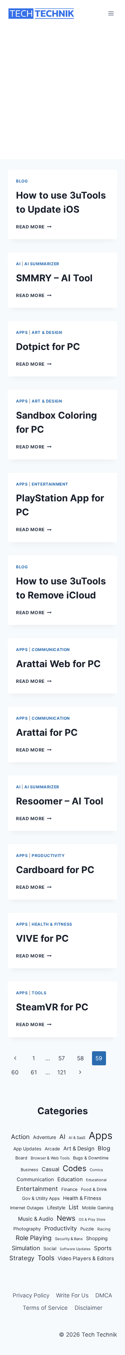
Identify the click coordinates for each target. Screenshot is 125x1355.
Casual (50, 1169)
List (74, 1207)
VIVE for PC (42, 938)
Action (20, 1137)
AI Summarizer (41, 263)
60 (15, 1072)
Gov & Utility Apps (41, 1198)
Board (21, 1157)
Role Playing (34, 1238)
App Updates (27, 1148)
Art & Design (47, 332)
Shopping (97, 1238)
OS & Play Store (92, 1219)
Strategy (21, 1258)
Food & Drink (94, 1189)
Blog (22, 181)
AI (18, 263)
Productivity (48, 855)
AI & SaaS (77, 1137)
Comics (96, 1169)
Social (49, 1248)
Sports (103, 1248)
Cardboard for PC (55, 869)
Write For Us (72, 1295)
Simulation (26, 1248)
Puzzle (87, 1228)
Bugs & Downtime (90, 1157)
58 (80, 1058)
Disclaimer (88, 1307)
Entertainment (50, 484)
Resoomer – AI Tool (59, 801)
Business (29, 1169)
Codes (74, 1168)
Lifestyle (56, 1207)
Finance (69, 1189)
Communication (51, 649)
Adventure (44, 1137)
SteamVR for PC (52, 1007)
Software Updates (75, 1249)
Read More (34, 226)
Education (70, 1179)
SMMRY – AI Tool (54, 278)
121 (61, 1072)
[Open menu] (111, 13)
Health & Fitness (52, 924)
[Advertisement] (62, 93)
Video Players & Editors (86, 1258)
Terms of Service (45, 1307)
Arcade (52, 1148)
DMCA (103, 1295)
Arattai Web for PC (58, 663)
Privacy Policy (31, 1295)
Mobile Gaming (97, 1207)
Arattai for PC (47, 732)
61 (34, 1072)
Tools (39, 992)
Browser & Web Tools (50, 1158)
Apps (22, 332)
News (66, 1218)
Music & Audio (35, 1219)
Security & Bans (69, 1238)
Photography (27, 1228)
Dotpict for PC (48, 346)
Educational (96, 1180)
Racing (103, 1229)
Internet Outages (27, 1207)
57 (61, 1058)
